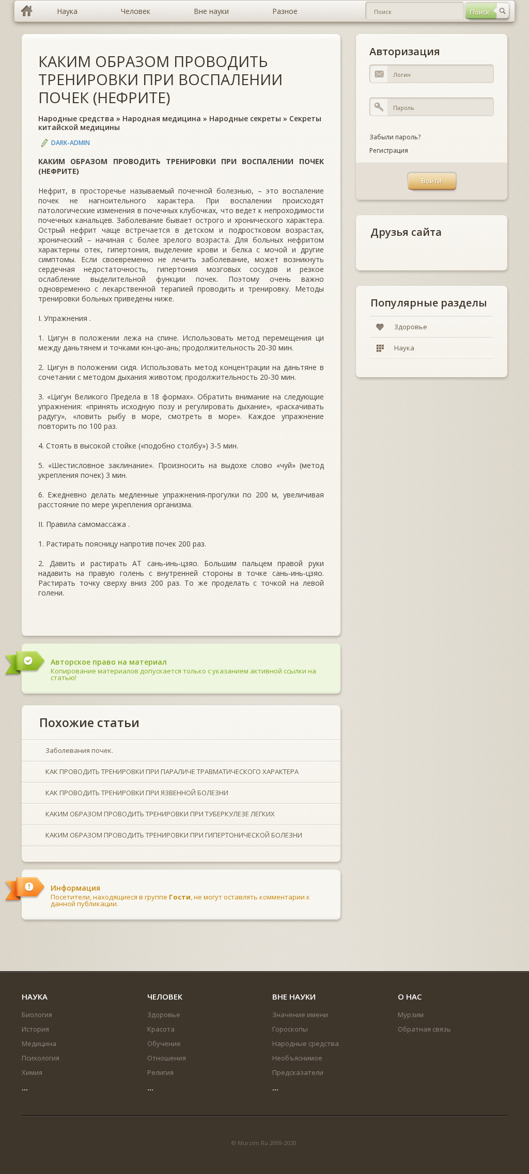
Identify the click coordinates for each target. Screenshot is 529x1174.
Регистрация (388, 150)
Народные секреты (245, 118)
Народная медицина (161, 118)
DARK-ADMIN (70, 142)
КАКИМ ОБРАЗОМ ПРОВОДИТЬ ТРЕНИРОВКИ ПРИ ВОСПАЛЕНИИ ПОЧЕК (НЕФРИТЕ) (160, 79)
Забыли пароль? (395, 137)
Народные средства (76, 118)
